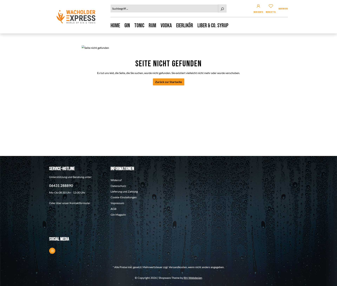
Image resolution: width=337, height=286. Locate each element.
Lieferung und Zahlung (124, 191)
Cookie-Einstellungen (124, 197)
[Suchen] (222, 8)
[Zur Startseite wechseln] (76, 16)
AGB (113, 208)
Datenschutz (118, 185)
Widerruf (116, 180)
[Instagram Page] (52, 251)
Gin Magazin (118, 214)
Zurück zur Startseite (168, 81)
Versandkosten (178, 267)
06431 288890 (61, 185)
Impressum (117, 203)
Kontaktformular (80, 203)
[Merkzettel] (270, 6)
